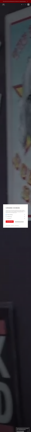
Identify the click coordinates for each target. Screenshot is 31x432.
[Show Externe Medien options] (24, 215)
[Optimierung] (6, 216)
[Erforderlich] (6, 218)
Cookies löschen (8, 225)
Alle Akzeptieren (10, 221)
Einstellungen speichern (19, 221)
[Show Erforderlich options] (24, 218)
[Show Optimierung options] (24, 216)
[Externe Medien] (6, 214)
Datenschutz (17, 225)
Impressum (12, 225)
